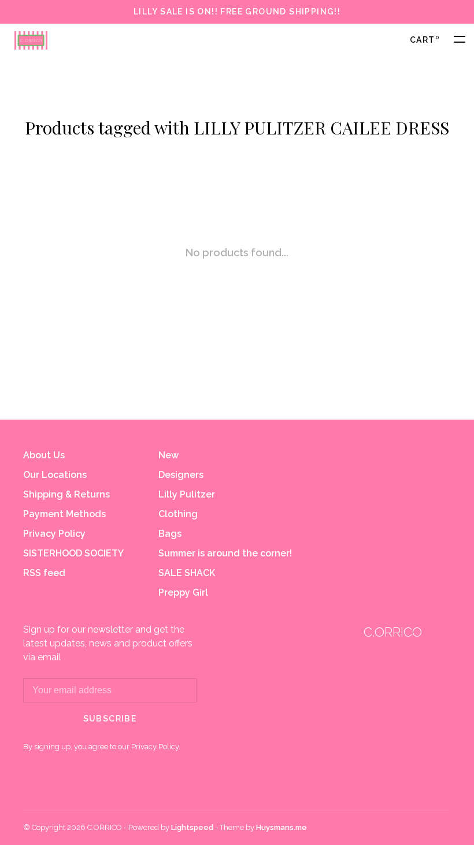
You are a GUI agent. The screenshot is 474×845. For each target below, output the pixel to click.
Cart (424, 39)
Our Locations (55, 474)
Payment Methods (64, 514)
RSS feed (44, 572)
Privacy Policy (54, 533)
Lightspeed (192, 827)
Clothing (178, 514)
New (168, 455)
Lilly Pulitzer (186, 494)
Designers (180, 474)
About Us (44, 455)
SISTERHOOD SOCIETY (73, 553)
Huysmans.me (281, 827)
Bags (170, 533)
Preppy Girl (183, 592)
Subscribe (110, 718)
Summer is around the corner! (225, 553)
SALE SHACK (186, 572)
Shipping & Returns (66, 494)
